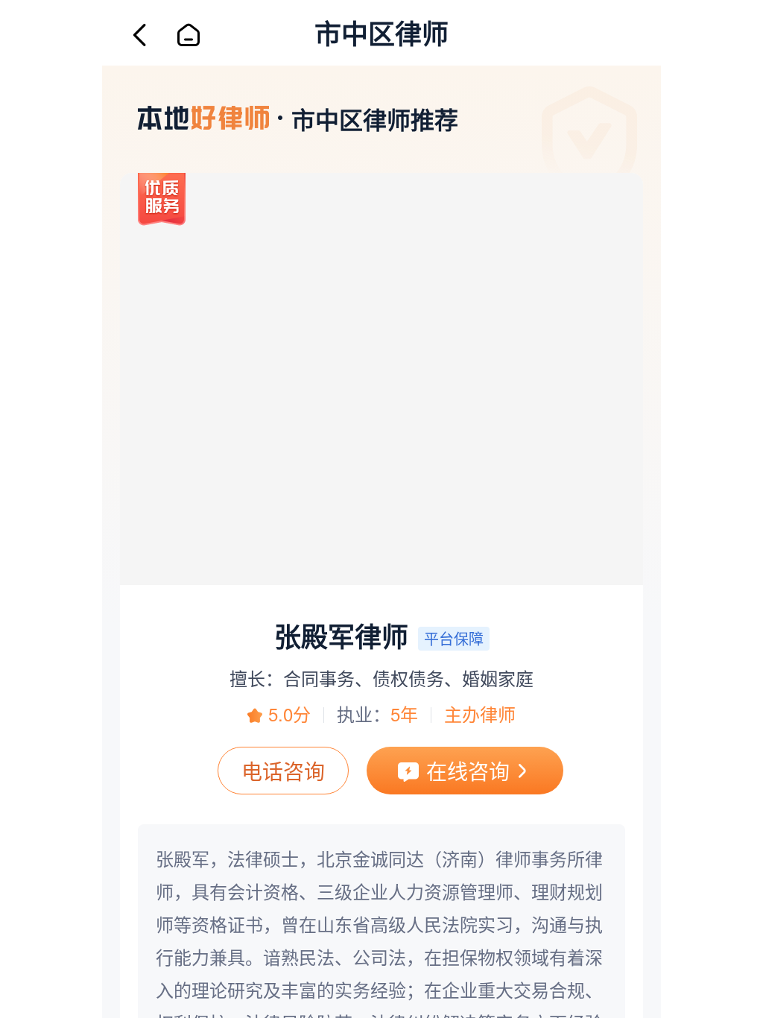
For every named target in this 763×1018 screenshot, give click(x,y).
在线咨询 (468, 770)
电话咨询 (283, 770)
